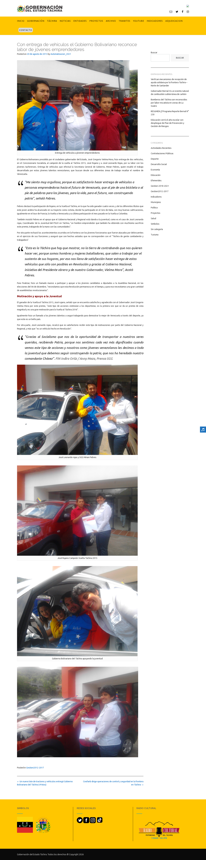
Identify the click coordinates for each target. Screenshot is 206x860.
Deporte (155, 159)
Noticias (65, 20)
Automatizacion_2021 (61, 54)
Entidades (80, 20)
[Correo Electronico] (171, 11)
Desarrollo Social (159, 164)
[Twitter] (177, 11)
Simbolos (155, 224)
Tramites (124, 20)
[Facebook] (182, 11)
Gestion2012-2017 (35, 767)
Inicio (20, 20)
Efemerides (156, 180)
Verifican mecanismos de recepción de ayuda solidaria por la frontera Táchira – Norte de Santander (169, 82)
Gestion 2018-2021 (160, 186)
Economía (155, 169)
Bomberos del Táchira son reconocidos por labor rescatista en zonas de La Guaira (169, 102)
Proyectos (96, 20)
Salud (153, 218)
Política (154, 207)
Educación (155, 175)
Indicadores (155, 20)
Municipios (156, 202)
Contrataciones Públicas (162, 153)
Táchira (52, 20)
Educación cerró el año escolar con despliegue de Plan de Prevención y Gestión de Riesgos (167, 123)
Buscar (154, 52)
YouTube (138, 20)
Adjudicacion (174, 20)
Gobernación (35, 20)
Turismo (154, 234)
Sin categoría (157, 229)
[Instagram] (188, 11)
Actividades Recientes (161, 148)
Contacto (25, 30)
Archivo (111, 20)
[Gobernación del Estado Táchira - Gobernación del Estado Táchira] (39, 8)
